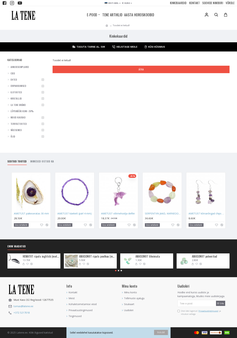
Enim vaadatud (16, 246)
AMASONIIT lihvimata (148, 256)
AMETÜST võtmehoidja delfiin (118, 213)
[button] (115, 270)
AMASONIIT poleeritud (204, 256)
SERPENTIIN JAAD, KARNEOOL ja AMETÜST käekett (163, 213)
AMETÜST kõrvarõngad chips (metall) (207, 213)
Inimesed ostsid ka (42, 161)
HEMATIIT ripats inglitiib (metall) (41, 256)
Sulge (161, 332)
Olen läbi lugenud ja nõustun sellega (201, 312)
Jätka (141, 69)
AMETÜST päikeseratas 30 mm (31, 213)
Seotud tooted (17, 161)
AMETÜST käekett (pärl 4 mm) (74, 213)
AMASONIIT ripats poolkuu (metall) (97, 256)
